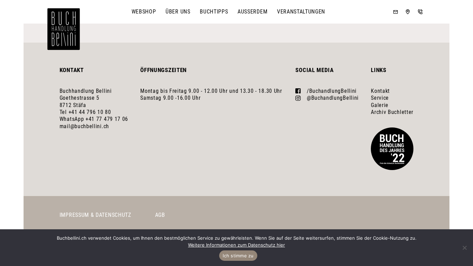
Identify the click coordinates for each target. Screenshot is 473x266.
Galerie (380, 105)
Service (380, 98)
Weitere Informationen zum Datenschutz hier (236, 245)
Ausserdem (252, 11)
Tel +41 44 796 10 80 (85, 112)
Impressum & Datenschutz (95, 215)
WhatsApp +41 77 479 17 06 (94, 119)
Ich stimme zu (238, 255)
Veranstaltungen (301, 11)
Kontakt (380, 91)
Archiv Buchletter (392, 112)
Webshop (144, 11)
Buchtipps (214, 11)
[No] (464, 247)
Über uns (178, 11)
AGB (160, 215)
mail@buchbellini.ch (84, 126)
